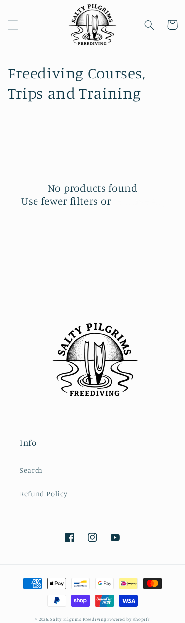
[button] (12, 24)
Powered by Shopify (128, 619)
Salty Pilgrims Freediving (78, 619)
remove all (138, 201)
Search (31, 470)
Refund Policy (43, 493)
